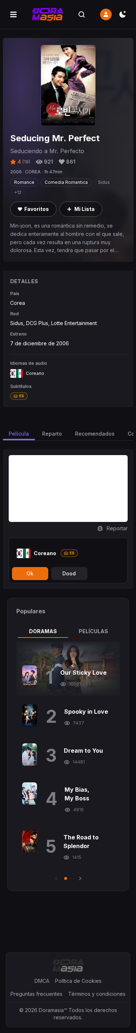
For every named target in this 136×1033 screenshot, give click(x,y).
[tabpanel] (68, 761)
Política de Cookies (78, 981)
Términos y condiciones (96, 994)
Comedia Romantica (66, 182)
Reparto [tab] (52, 434)
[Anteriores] (56, 878)
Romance (24, 182)
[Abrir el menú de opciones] (13, 14)
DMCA (41, 981)
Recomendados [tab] (95, 434)
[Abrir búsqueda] (81, 14)
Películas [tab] (93, 631)
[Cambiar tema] (122, 14)
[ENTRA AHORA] (106, 14)
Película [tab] (19, 434)
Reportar (117, 528)
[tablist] (68, 631)
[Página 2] (70, 878)
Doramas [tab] (43, 631)
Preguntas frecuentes (36, 994)
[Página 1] (65, 878)
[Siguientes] (80, 878)
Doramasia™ (53, 1010)
